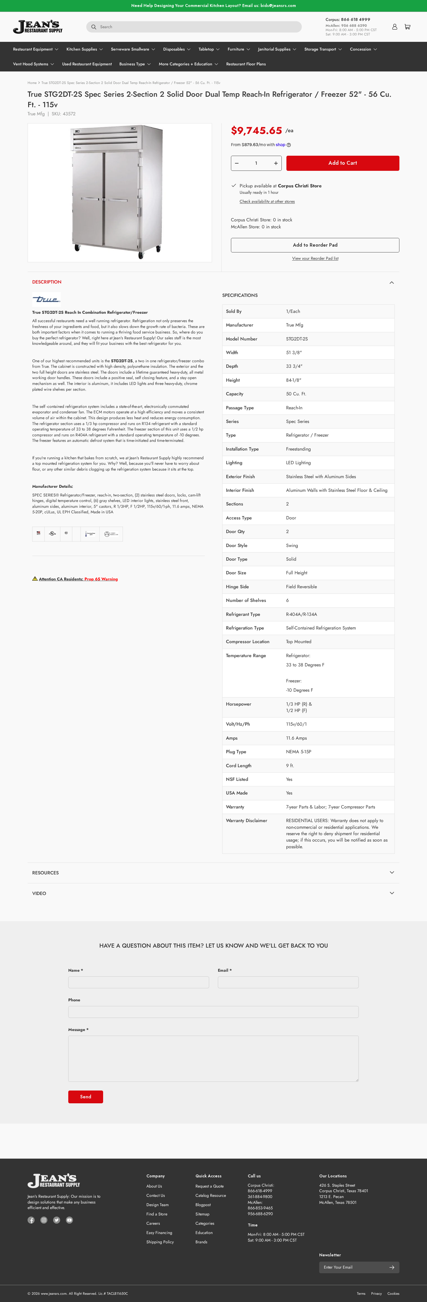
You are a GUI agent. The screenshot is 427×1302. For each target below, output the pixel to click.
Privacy (376, 1293)
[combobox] (194, 27)
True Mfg (36, 113)
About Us (154, 1186)
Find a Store (156, 1214)
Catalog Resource (210, 1195)
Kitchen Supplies (82, 49)
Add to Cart (343, 163)
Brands (201, 1242)
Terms (361, 1293)
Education (204, 1232)
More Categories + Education (185, 64)
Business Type (132, 64)
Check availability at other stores (267, 201)
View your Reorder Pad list (315, 258)
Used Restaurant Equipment (87, 64)
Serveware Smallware (130, 49)
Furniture (236, 49)
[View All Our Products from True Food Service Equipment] (46, 295)
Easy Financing (159, 1232)
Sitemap (202, 1214)
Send (85, 1096)
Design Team (157, 1205)
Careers (153, 1223)
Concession (360, 49)
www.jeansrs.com (54, 1293)
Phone (74, 1000)
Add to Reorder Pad (315, 245)
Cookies (393, 1293)
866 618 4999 (355, 19)
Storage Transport (320, 49)
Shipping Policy (160, 1242)
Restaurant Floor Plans (246, 64)
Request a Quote (209, 1186)
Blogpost (203, 1205)
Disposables (174, 49)
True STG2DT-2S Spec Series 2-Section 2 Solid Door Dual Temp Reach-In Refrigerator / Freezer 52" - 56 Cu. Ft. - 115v (131, 82)
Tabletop (206, 49)
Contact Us (155, 1195)
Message (76, 1029)
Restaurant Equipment (33, 49)
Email (223, 970)
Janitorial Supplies (274, 49)
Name (74, 970)
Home (32, 82)
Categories (204, 1223)
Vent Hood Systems (30, 64)
